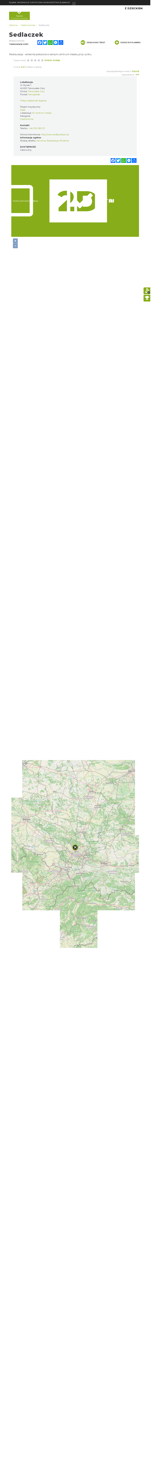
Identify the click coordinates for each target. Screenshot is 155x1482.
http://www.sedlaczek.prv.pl (55, 134)
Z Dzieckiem (134, 8)
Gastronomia (26, 119)
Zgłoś (135, 71)
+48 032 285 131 (37, 128)
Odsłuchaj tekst (96, 42)
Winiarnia (64, 140)
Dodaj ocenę (52, 60)
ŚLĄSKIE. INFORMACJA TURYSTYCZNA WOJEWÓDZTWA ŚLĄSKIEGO (39, 2)
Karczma (41, 140)
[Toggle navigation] (74, 3)
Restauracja (52, 140)
